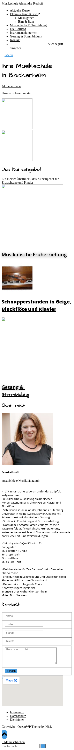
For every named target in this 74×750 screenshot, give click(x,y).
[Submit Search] (43, 746)
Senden (11, 670)
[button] (11, 86)
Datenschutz (18, 716)
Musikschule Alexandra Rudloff (22, 3)
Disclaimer (17, 719)
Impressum (17, 712)
